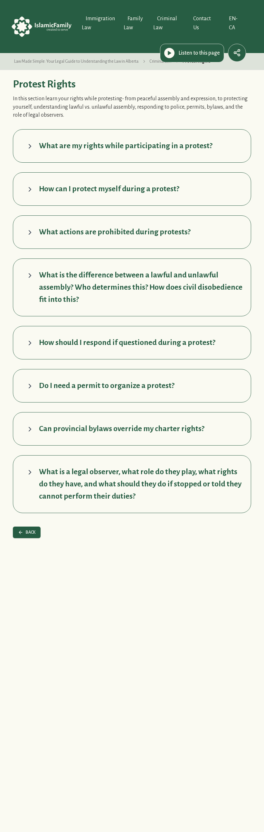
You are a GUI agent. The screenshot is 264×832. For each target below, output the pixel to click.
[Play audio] (169, 53)
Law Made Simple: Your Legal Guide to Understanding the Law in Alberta (76, 61)
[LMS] (41, 26)
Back (30, 532)
